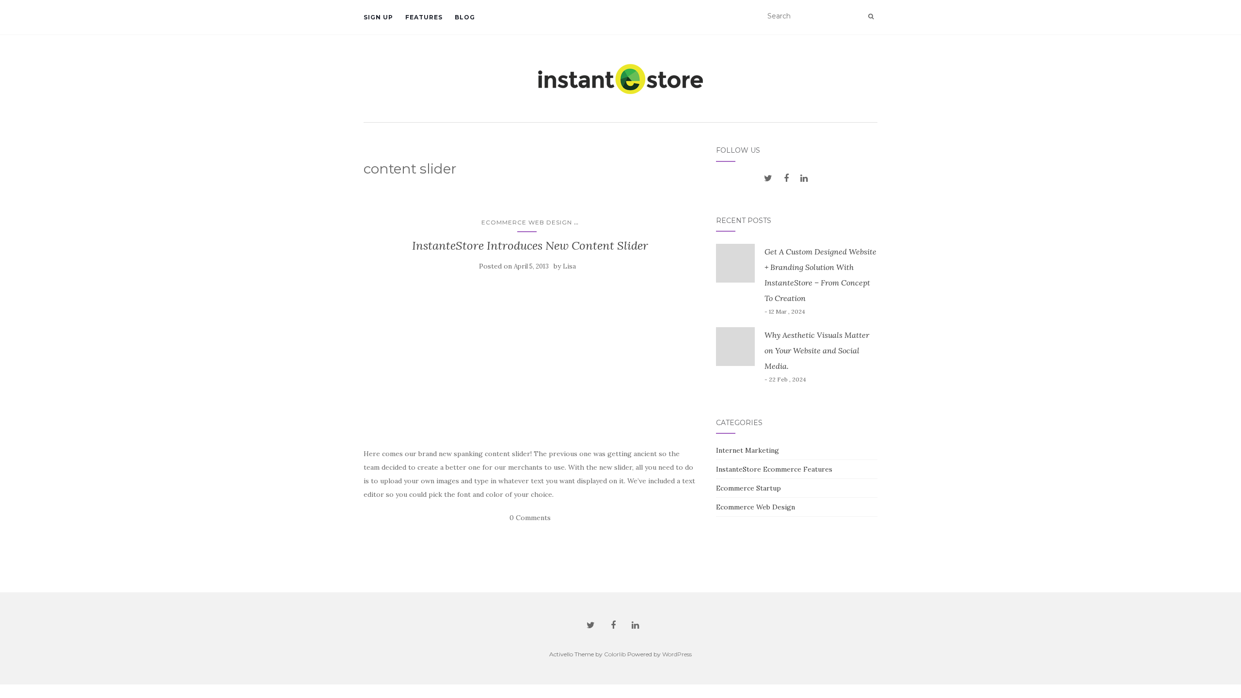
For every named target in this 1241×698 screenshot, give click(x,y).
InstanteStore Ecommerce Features (774, 469)
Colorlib (615, 654)
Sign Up (378, 17)
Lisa (569, 266)
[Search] (870, 16)
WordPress (677, 654)
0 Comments (530, 517)
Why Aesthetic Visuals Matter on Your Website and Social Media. (816, 350)
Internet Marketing (747, 450)
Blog (465, 17)
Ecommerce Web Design (526, 222)
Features (424, 17)
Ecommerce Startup (748, 488)
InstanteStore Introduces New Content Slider (530, 245)
